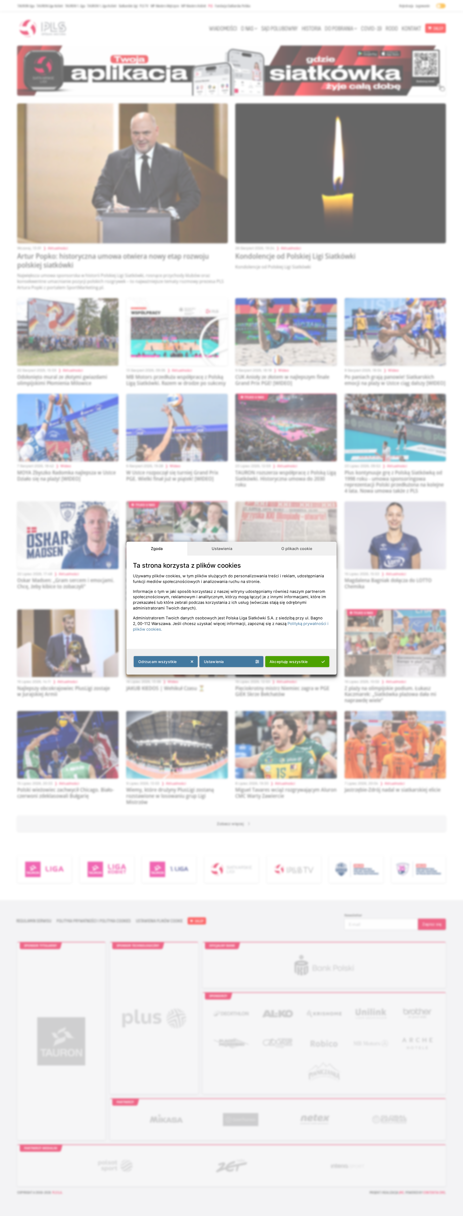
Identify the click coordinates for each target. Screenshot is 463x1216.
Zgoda (157, 548)
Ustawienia (222, 548)
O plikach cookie (296, 548)
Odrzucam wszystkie (157, 661)
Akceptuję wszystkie (289, 661)
